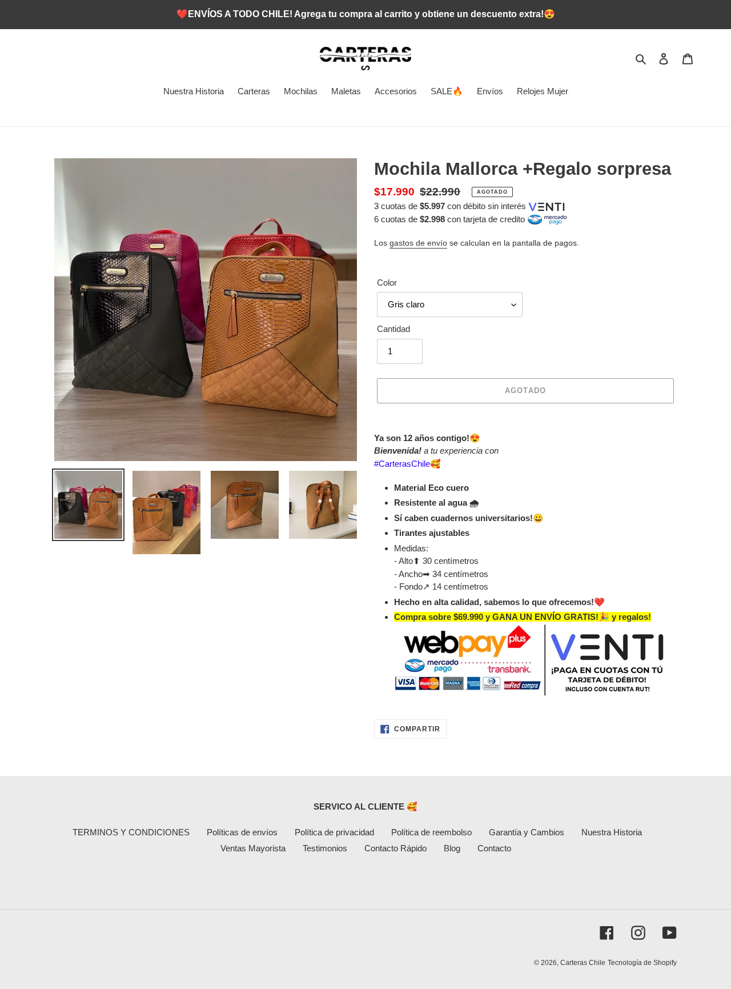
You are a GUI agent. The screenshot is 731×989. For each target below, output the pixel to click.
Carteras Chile (582, 963)
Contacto (494, 848)
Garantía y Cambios (526, 832)
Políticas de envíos (242, 832)
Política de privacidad (334, 832)
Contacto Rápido (395, 848)
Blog (452, 848)
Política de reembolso (431, 832)
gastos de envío (418, 242)
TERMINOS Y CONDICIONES (131, 832)
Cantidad (393, 329)
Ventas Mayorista (253, 848)
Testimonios (325, 848)
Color (387, 282)
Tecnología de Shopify (642, 963)
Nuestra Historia (611, 832)
